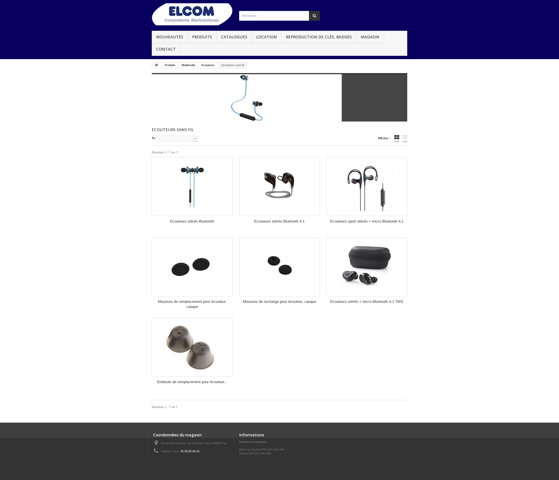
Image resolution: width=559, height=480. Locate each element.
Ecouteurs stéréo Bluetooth (192, 221)
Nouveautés (169, 36)
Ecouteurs (208, 65)
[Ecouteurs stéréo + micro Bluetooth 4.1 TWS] (367, 267)
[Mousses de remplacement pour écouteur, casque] (192, 267)
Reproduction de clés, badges (319, 36)
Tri (153, 138)
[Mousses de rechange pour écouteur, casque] (279, 267)
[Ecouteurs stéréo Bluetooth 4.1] (279, 186)
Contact (166, 49)
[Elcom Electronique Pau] (192, 14)
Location (266, 36)
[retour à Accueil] (156, 65)
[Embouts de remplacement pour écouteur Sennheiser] (192, 347)
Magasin (370, 36)
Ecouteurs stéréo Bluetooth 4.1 (279, 221)
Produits (202, 36)
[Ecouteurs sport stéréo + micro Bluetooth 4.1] (367, 186)
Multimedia (188, 65)
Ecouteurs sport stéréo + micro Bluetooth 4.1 (367, 221)
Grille (396, 141)
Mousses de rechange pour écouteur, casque (279, 302)
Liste (404, 141)
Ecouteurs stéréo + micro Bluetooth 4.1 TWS (366, 302)
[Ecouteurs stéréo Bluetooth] (192, 186)
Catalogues (234, 36)
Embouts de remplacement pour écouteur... (192, 382)
